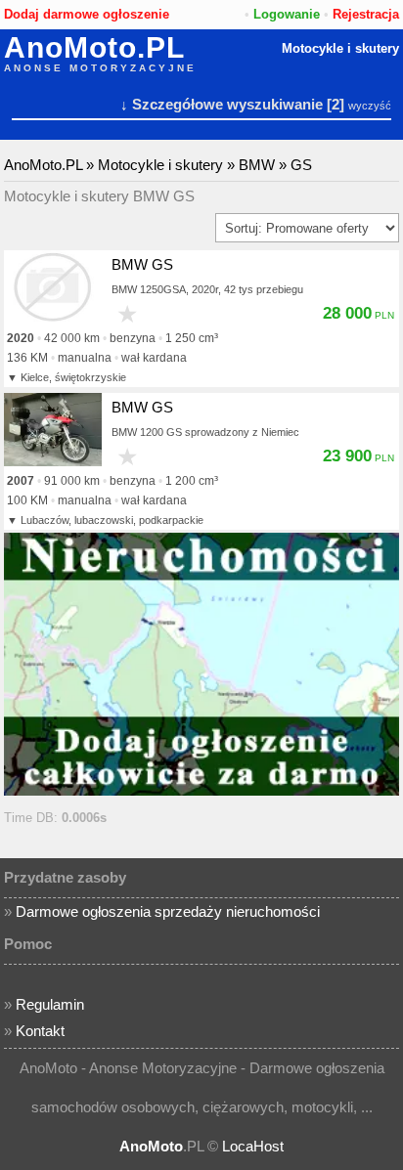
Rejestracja (366, 14)
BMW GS (142, 264)
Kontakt (40, 1030)
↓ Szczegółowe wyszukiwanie (221, 104)
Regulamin (50, 1004)
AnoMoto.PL (94, 48)
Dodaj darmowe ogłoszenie (86, 14)
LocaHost (253, 1146)
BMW (257, 164)
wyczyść (369, 105)
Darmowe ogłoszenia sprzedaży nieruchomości (168, 911)
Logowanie (286, 14)
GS (301, 164)
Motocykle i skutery (340, 48)
